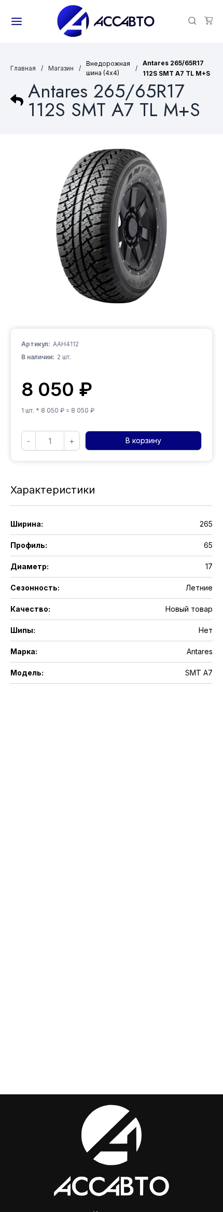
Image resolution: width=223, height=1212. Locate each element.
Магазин (61, 68)
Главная (23, 68)
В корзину (143, 440)
